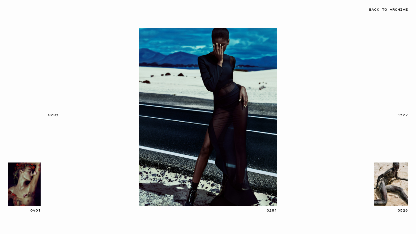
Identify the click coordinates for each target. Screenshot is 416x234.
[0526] (391, 184)
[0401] (24, 184)
